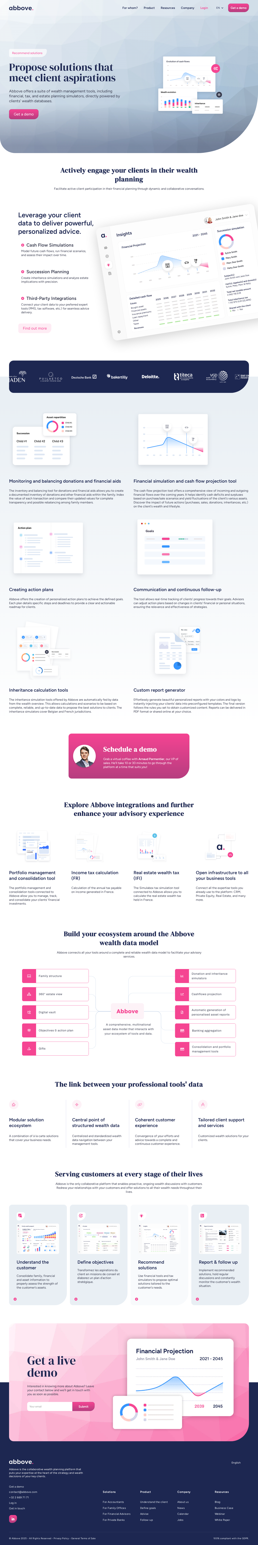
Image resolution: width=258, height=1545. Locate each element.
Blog (217, 1502)
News (181, 1508)
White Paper (222, 1520)
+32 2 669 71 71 (19, 1497)
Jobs (180, 1520)
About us (183, 1502)
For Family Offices (114, 1508)
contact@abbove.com (23, 1492)
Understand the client (154, 1502)
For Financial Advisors (117, 1514)
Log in (13, 1503)
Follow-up (146, 1520)
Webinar (220, 1514)
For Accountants (113, 1502)
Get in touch (17, 1508)
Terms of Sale (88, 1538)
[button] (130, 8)
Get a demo (16, 1486)
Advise (144, 1514)
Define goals (148, 1508)
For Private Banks (114, 1520)
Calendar (183, 1514)
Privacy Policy (61, 1538)
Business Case (224, 1508)
